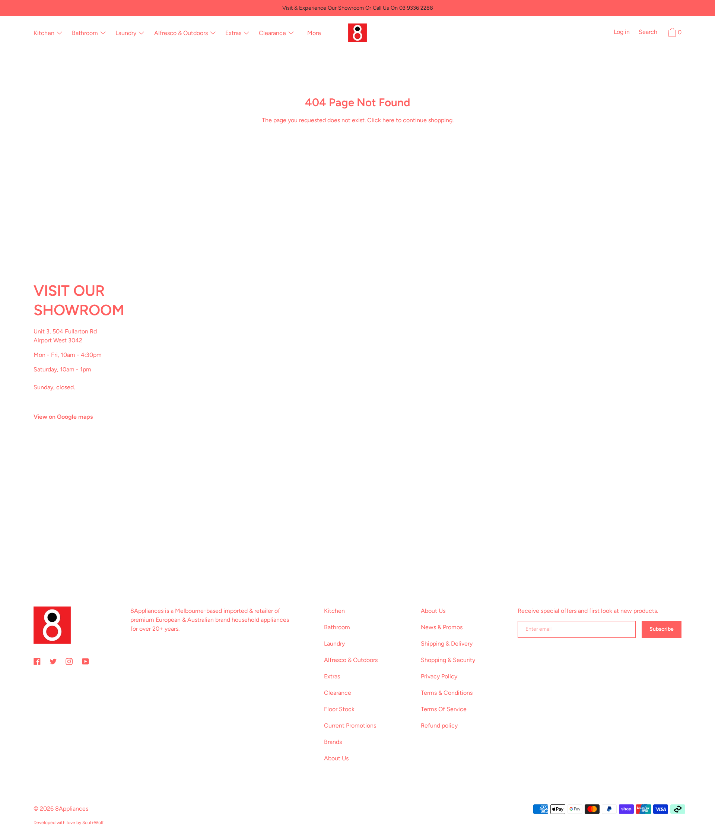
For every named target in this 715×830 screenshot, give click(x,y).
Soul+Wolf (93, 822)
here (388, 120)
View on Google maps (63, 416)
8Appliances (71, 808)
